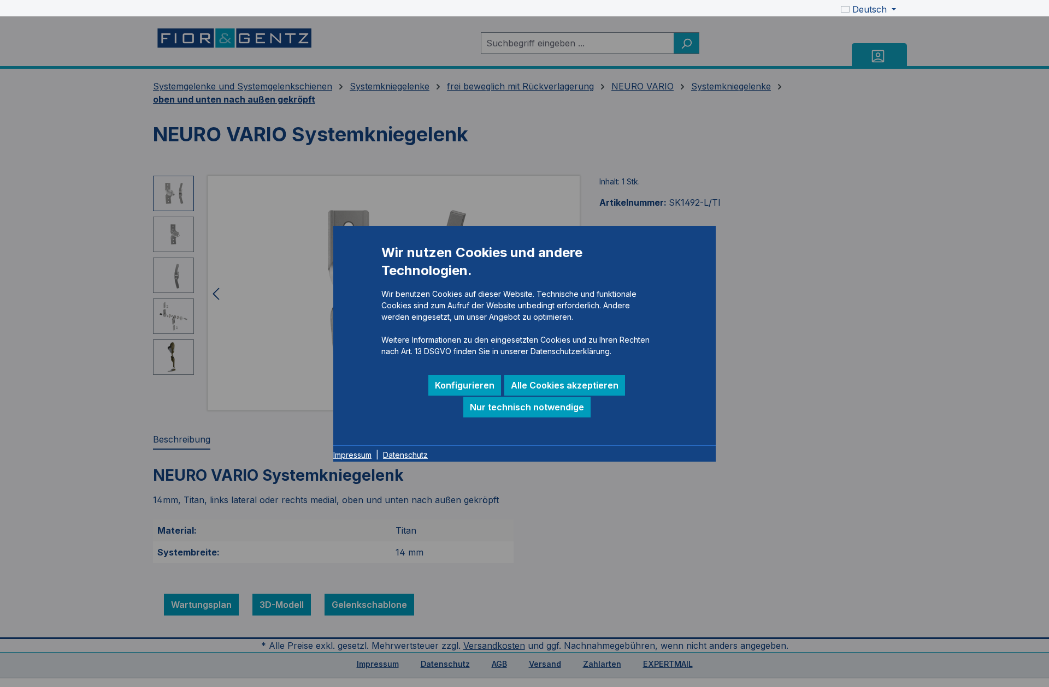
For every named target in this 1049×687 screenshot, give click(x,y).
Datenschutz (405, 454)
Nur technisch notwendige (527, 407)
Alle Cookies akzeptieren (564, 385)
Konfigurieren (464, 385)
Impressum (352, 454)
